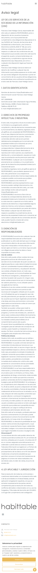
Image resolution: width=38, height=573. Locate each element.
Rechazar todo (19, 569)
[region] (19, 556)
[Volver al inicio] (6, 3)
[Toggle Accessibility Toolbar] (35, 570)
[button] (36, 3)
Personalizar (19, 564)
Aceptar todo (19, 559)
